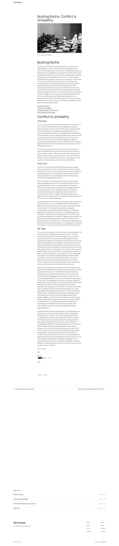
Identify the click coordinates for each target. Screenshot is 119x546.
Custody (40, 374)
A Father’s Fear (18, 494)
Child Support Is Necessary (46, 112)
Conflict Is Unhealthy (44, 108)
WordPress (103, 541)
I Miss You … (17, 508)
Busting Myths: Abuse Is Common (24, 389)
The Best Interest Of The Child (47, 110)
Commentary (49, 55)
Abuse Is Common (43, 106)
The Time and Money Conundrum (24, 504)
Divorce (45, 374)
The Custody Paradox (20, 499)
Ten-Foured (17, 2)
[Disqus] (59, 414)
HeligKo (43, 55)
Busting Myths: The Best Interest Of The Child (91, 389)
